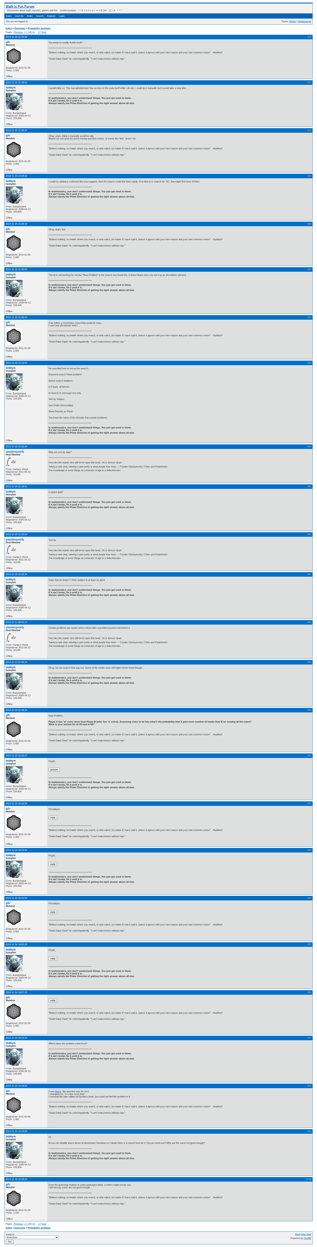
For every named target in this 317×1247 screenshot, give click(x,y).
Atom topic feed (303, 1234)
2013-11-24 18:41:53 (16, 898)
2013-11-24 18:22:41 (16, 850)
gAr (8, 42)
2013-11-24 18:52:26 (16, 944)
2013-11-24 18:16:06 (16, 803)
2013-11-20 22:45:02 (16, 269)
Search (40, 16)
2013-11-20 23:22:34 (16, 574)
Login (61, 16)
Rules (30, 16)
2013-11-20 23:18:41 (16, 486)
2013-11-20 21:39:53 (16, 82)
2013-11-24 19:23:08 (16, 1131)
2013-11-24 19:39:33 (16, 1179)
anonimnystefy (15, 451)
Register (51, 16)
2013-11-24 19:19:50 (16, 1085)
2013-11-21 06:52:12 (16, 622)
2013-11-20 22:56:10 (16, 317)
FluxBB (307, 1238)
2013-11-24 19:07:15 (16, 992)
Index (9, 16)
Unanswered (304, 21)
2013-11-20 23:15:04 (16, 362)
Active (292, 21)
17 (39, 32)
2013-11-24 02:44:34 (16, 710)
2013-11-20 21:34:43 (16, 37)
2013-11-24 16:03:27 (16, 755)
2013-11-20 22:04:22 (16, 176)
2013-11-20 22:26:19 (16, 224)
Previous (18, 32)
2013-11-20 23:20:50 (16, 534)
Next (43, 32)
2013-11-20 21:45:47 (16, 130)
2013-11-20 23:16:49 (16, 446)
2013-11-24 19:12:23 (16, 1038)
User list (19, 16)
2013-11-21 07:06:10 (16, 662)
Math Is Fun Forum (20, 6)
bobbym (11, 87)
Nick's (58, 1091)
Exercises (19, 28)
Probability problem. (39, 28)
